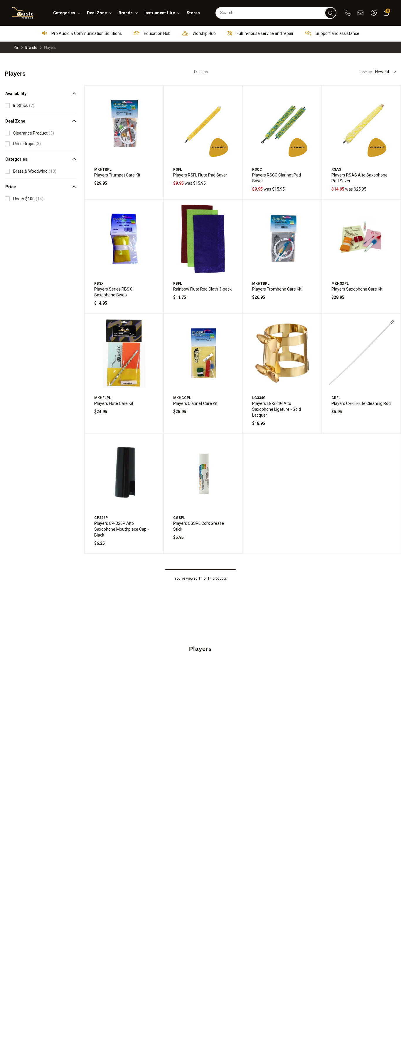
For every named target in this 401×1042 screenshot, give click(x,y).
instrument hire (159, 13)
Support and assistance (337, 33)
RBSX (99, 283)
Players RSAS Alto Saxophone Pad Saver (359, 178)
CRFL (336, 398)
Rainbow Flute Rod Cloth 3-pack (202, 289)
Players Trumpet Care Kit (117, 175)
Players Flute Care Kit (113, 403)
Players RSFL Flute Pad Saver (200, 175)
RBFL (177, 283)
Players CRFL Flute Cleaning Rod (361, 403)
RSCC (257, 169)
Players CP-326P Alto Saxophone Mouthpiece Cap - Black (121, 529)
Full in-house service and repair (265, 33)
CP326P (101, 518)
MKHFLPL (102, 398)
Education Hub (157, 33)
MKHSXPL (340, 283)
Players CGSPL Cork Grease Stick (198, 526)
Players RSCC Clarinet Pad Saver (276, 178)
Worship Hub (204, 33)
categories (64, 13)
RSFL (177, 169)
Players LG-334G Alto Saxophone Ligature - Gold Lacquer (276, 409)
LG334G (259, 398)
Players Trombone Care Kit (276, 289)
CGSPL (179, 518)
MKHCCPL (182, 398)
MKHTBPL (260, 283)
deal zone (97, 13)
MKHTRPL (103, 169)
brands (126, 13)
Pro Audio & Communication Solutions (86, 33)
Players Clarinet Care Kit (195, 403)
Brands (31, 47)
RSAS (336, 169)
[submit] (330, 13)
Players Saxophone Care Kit (357, 289)
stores (193, 13)
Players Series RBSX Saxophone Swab (113, 292)
